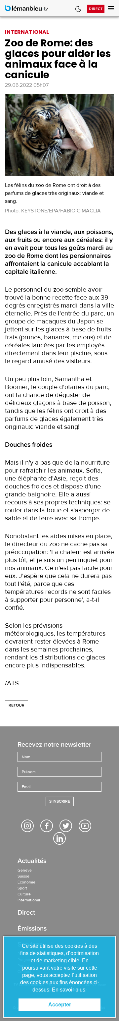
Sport (22, 888)
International (29, 900)
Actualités (32, 861)
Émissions (32, 929)
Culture (24, 894)
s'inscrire (59, 801)
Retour (16, 705)
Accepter (59, 1004)
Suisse (23, 876)
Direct (96, 9)
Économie (26, 882)
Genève (25, 870)
